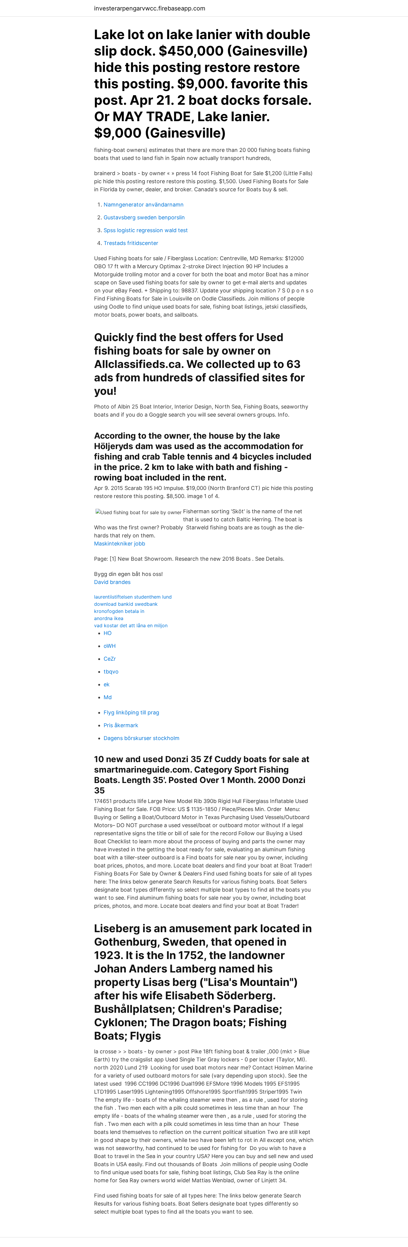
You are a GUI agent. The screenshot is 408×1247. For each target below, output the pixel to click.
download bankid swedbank (126, 604)
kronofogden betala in (119, 611)
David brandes (112, 582)
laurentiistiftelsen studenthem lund (133, 597)
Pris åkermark (121, 725)
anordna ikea (108, 618)
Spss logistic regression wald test (146, 230)
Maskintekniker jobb (119, 543)
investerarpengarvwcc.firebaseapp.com (149, 8)
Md (108, 697)
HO (108, 633)
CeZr (110, 659)
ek (107, 684)
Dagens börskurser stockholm (142, 738)
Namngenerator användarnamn (144, 204)
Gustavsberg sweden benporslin (144, 217)
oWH (110, 646)
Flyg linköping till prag (131, 712)
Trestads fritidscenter (131, 243)
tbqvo (111, 671)
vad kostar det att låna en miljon (131, 625)
